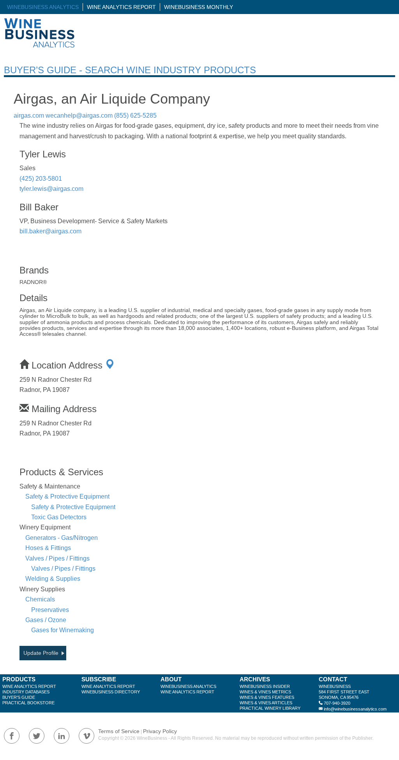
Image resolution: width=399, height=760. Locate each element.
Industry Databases (25, 691)
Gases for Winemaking (62, 630)
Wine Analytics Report (121, 7)
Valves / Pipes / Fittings (57, 558)
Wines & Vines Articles (266, 702)
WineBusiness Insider (265, 686)
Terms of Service (118, 731)
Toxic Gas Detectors (59, 517)
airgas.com (29, 115)
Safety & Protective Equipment (67, 496)
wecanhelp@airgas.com (79, 115)
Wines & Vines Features (267, 697)
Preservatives (50, 610)
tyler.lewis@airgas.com (51, 188)
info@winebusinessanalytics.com (355, 709)
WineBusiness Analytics (43, 7)
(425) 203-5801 (40, 178)
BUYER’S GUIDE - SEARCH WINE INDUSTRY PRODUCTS (130, 70)
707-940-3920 (337, 703)
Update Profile (40, 653)
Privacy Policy (160, 731)
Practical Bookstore (28, 702)
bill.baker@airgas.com (50, 231)
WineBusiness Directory (110, 691)
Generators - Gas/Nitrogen (61, 537)
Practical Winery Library (270, 708)
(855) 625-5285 (135, 115)
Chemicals (40, 599)
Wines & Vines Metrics (265, 691)
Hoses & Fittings (48, 548)
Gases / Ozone (45, 620)
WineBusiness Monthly (198, 7)
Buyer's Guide (18, 697)
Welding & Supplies (52, 578)
